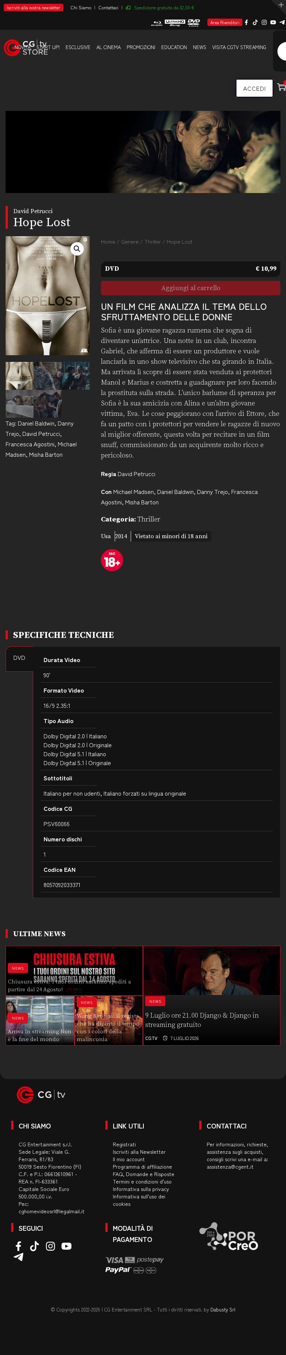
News (199, 47)
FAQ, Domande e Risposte (143, 1174)
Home (108, 241)
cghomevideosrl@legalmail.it (52, 1211)
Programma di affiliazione (142, 1166)
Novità (23, 47)
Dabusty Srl (222, 1309)
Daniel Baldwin (36, 422)
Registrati (124, 1144)
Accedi (254, 88)
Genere (130, 241)
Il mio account (129, 1159)
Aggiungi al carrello (190, 288)
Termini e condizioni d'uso (142, 1181)
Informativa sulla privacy (141, 1188)
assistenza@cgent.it (230, 1166)
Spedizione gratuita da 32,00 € (164, 7)
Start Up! (48, 47)
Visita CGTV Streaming (239, 47)
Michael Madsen (133, 491)
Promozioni (141, 47)
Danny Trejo (212, 491)
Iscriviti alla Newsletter (139, 1151)
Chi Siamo (81, 7)
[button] (77, 249)
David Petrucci (41, 433)
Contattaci (108, 7)
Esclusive (78, 47)
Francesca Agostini (30, 443)
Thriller (152, 241)
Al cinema (108, 47)
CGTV (151, 1038)
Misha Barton (46, 454)
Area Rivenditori (224, 22)
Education (174, 47)
